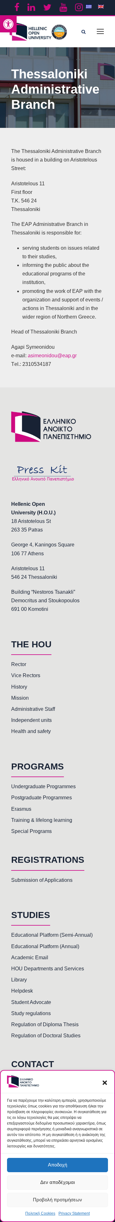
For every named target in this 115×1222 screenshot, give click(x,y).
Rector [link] (18, 664)
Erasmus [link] (21, 809)
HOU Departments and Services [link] (47, 968)
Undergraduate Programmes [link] (43, 786)
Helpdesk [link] (22, 991)
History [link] (19, 687)
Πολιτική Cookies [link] (40, 1213)
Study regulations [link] (31, 1013)
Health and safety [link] (31, 731)
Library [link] (19, 979)
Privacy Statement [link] (74, 1213)
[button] (105, 1083)
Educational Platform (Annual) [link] (45, 946)
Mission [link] (20, 698)
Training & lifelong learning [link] (41, 820)
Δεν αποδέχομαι (57, 1182)
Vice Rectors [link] (25, 675)
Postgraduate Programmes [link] (41, 797)
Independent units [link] (31, 720)
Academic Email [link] (29, 957)
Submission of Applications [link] (42, 880)
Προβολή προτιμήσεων (57, 1199)
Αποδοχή (57, 1164)
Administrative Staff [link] (33, 709)
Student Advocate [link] (31, 1002)
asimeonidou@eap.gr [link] (52, 355)
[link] (8, 24)
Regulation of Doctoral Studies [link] (45, 1035)
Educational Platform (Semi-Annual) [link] (52, 935)
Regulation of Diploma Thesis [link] (45, 1024)
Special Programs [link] (31, 831)
